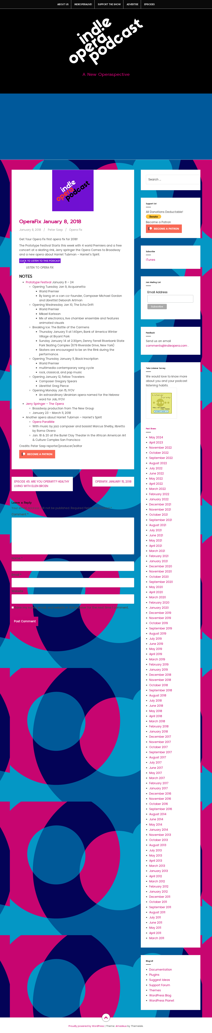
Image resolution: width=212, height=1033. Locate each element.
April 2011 (155, 933)
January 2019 (158, 670)
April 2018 (155, 716)
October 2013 (158, 840)
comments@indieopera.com (166, 346)
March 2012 (157, 881)
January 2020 (159, 608)
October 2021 (158, 515)
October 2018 (158, 685)
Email (16, 575)
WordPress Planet (161, 1001)
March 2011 (156, 938)
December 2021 (160, 504)
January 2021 (158, 561)
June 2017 (156, 768)
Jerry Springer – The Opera (45, 404)
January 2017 (158, 788)
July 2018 (155, 701)
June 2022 (156, 473)
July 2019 (155, 639)
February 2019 (159, 664)
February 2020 (159, 603)
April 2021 (155, 546)
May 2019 (155, 649)
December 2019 (160, 613)
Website (17, 591)
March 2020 (157, 597)
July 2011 (155, 917)
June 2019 (156, 644)
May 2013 (155, 856)
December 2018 (160, 675)
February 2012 (158, 886)
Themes (155, 990)
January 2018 (158, 732)
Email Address (157, 292)
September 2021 (160, 520)
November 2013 (160, 835)
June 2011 (155, 923)
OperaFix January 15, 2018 (113, 482)
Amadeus (121, 1026)
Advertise (132, 4)
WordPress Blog (160, 995)
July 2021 (155, 530)
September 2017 (160, 752)
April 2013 (155, 861)
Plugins (154, 975)
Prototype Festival (38, 282)
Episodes (149, 4)
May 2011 (155, 928)
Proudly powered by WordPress (86, 1026)
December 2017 (160, 737)
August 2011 (157, 912)
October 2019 (158, 623)
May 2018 (155, 711)
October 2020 (159, 577)
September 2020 (161, 582)
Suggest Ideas (159, 980)
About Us (63, 4)
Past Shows (151, 428)
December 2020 (160, 566)
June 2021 (156, 535)
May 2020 (156, 587)
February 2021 (158, 556)
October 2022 (159, 453)
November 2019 (160, 618)
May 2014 (155, 825)
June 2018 (156, 706)
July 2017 (155, 762)
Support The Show (109, 4)
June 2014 (156, 819)
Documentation (160, 970)
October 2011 (158, 902)
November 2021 (160, 510)
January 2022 (159, 499)
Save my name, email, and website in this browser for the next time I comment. (72, 608)
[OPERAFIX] (40, 261)
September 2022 (161, 458)
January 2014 (158, 830)
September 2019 (160, 628)
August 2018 (157, 695)
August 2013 (157, 845)
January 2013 (158, 871)
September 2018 (160, 690)
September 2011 (160, 907)
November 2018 (160, 680)
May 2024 (156, 437)
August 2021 (157, 525)
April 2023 (156, 442)
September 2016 (160, 809)
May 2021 (155, 540)
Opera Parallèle (43, 422)
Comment (20, 514)
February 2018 (159, 726)
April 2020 (156, 592)
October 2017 (158, 747)
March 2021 (157, 551)
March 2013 (157, 866)
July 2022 (155, 468)
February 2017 (158, 783)
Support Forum (159, 985)
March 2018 (157, 721)
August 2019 (157, 634)
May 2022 (156, 479)
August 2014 (157, 814)
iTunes (150, 260)
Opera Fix (75, 230)
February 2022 (159, 494)
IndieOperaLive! (83, 4)
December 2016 (160, 794)
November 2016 (160, 799)
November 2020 (160, 571)
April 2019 (155, 654)
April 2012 (155, 876)
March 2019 (157, 659)
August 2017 (157, 757)
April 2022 (156, 484)
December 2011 (159, 897)
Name (17, 558)
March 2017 (157, 778)
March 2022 (157, 489)
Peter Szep (55, 230)
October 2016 (158, 804)
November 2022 (160, 448)
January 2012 (158, 892)
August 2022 (158, 463)
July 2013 (155, 850)
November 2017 (160, 742)
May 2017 (155, 773)
